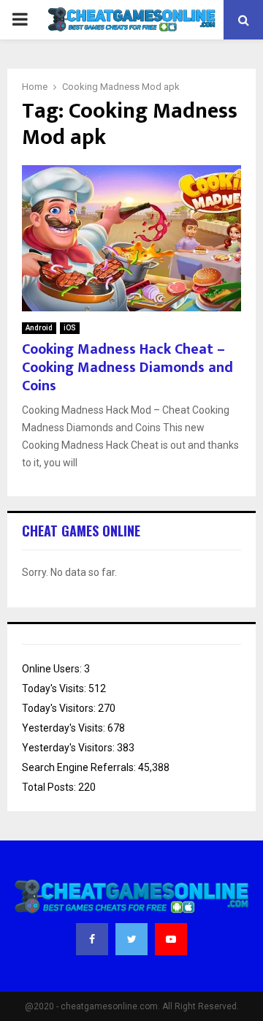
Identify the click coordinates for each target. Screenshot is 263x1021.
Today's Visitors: (60, 708)
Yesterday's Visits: (64, 728)
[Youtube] (171, 939)
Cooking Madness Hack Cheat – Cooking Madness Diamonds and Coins (127, 367)
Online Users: (53, 669)
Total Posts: (50, 787)
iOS (70, 328)
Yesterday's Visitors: (69, 748)
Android (39, 328)
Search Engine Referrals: (80, 767)
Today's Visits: (55, 688)
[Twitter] (131, 939)
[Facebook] (92, 939)
